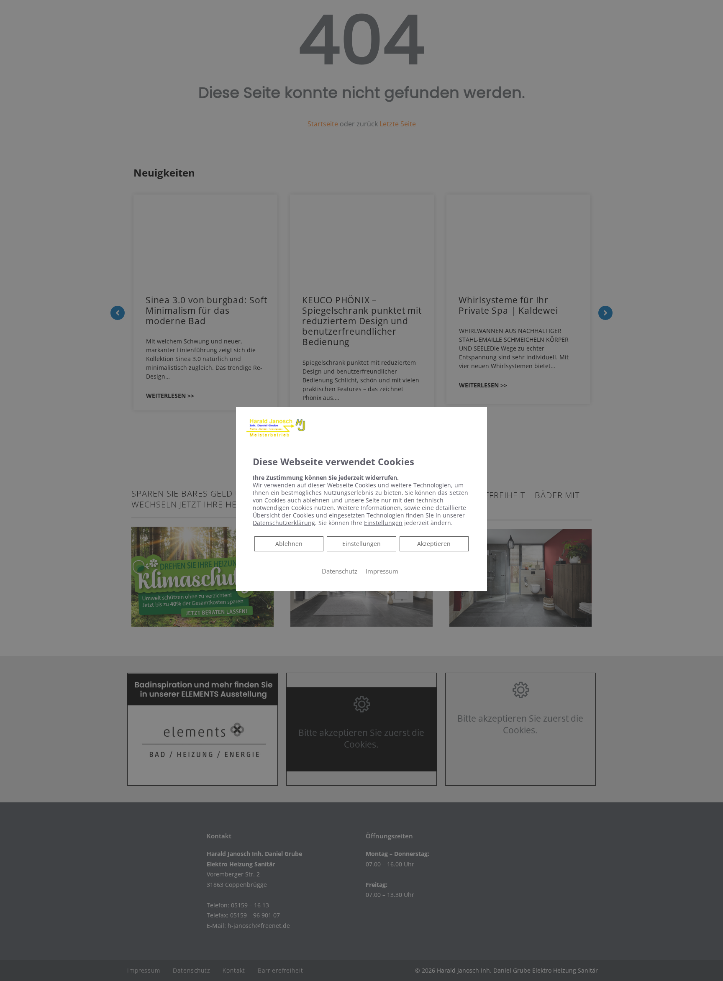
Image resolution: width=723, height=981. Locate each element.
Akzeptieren (434, 543)
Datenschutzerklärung (284, 522)
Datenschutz (339, 570)
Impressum (382, 570)
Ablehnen (289, 543)
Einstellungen (361, 543)
